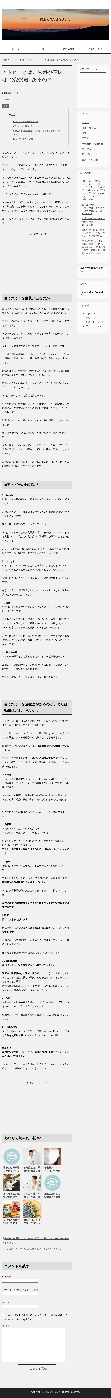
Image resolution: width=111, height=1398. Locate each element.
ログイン (90, 313)
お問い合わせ (95, 49)
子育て (85, 138)
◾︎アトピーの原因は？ (22, 126)
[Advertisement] (36, 256)
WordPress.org (93, 326)
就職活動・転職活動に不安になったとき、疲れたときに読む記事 (93, 233)
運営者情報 (69, 49)
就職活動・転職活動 (92, 144)
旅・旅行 (86, 149)
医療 (5, 106)
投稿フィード (92, 318)
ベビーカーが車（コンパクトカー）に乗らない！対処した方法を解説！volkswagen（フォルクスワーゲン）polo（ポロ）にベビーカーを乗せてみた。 (94, 190)
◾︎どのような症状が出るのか (25, 121)
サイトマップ (42, 49)
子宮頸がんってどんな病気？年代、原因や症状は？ (33, 1249)
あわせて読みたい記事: (23, 139)
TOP (10, 60)
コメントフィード (95, 322)
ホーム (15, 49)
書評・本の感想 (90, 159)
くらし (85, 122)
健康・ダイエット (91, 128)
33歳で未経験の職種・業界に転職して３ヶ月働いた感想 (93, 221)
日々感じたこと (90, 154)
